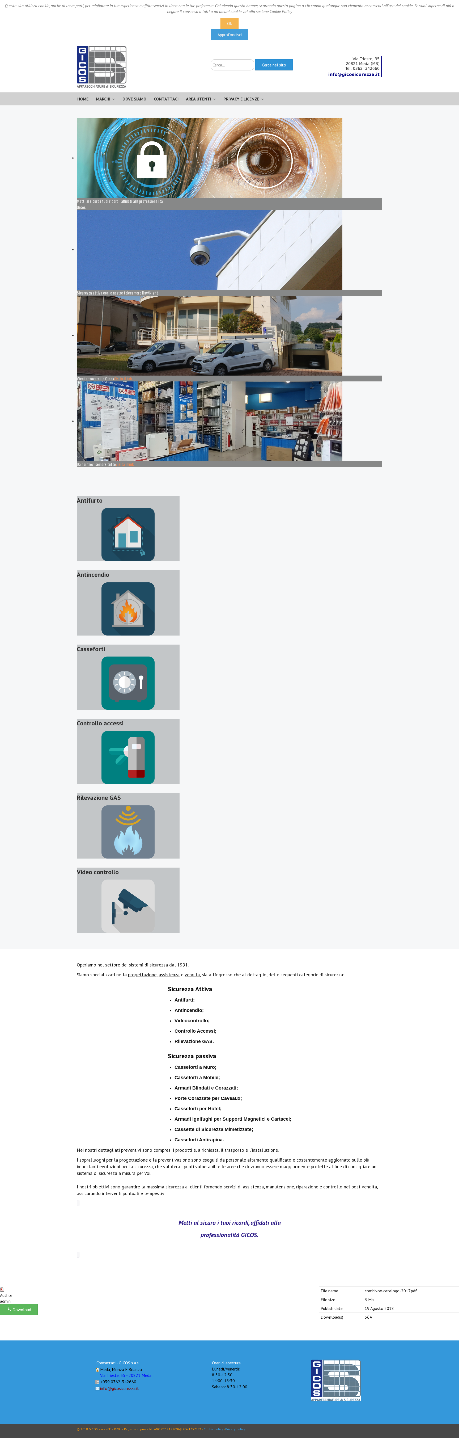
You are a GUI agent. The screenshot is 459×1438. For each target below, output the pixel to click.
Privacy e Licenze (241, 99)
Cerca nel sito (274, 65)
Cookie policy (213, 1429)
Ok (229, 23)
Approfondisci (230, 34)
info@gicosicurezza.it (119, 1388)
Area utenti (198, 99)
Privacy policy (235, 1429)
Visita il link (123, 378)
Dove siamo (134, 99)
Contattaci (166, 99)
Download (21, 1309)
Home (82, 99)
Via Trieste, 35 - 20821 (125, 1375)
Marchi (103, 99)
